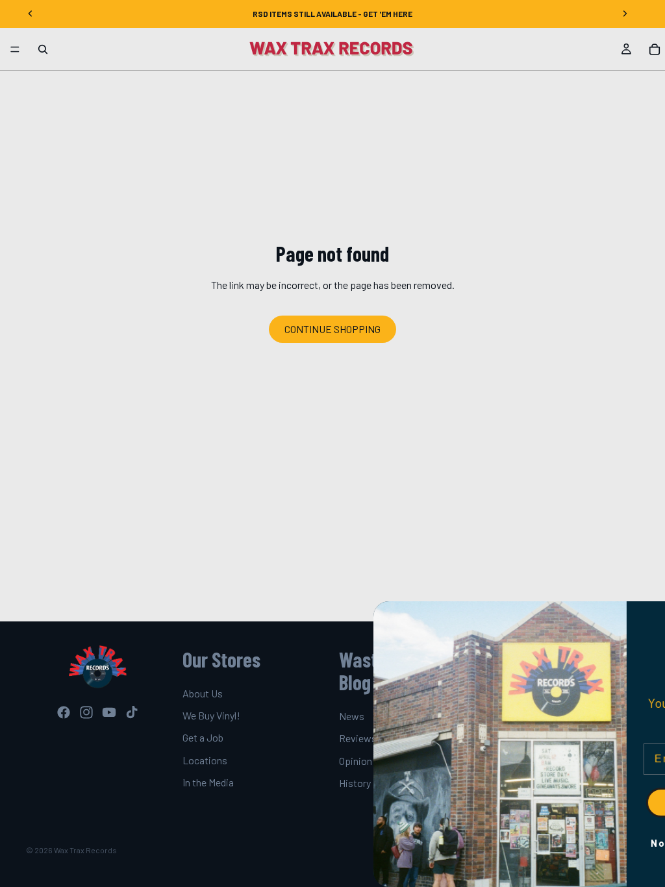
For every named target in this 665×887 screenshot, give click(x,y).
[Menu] (15, 49)
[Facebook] (63, 712)
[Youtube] (109, 712)
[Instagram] (86, 712)
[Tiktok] (132, 712)
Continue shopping (332, 329)
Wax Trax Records (85, 850)
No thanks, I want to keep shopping (553, 843)
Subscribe (553, 802)
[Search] (43, 49)
